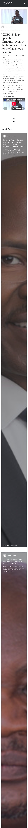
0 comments (19, 30)
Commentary (6, 545)
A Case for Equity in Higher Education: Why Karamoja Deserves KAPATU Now (13, 562)
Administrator (10, 27)
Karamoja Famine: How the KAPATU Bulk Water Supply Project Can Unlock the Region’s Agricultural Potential (14, 143)
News (2, 30)
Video (6, 30)
